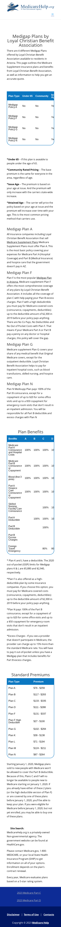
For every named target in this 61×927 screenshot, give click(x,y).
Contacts (49, 914)
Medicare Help (40, 922)
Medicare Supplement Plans (22, 242)
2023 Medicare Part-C (29, 892)
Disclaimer (13, 914)
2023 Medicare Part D (29, 900)
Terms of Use (31, 914)
